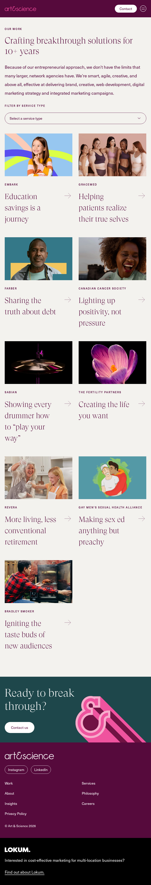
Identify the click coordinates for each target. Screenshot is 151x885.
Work (9, 783)
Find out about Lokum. (24, 872)
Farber (11, 288)
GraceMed (88, 184)
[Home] (20, 8)
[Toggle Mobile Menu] (143, 8)
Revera (11, 507)
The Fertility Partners (100, 392)
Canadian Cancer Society (102, 288)
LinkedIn (41, 769)
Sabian (11, 392)
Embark (11, 184)
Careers (88, 803)
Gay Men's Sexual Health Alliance (110, 507)
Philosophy (90, 793)
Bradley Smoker (19, 611)
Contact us (19, 727)
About (9, 793)
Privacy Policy (16, 813)
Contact (126, 8)
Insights (11, 803)
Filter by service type (25, 105)
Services (88, 783)
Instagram (16, 769)
